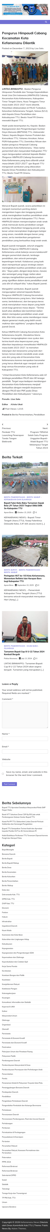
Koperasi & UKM (8, 1007)
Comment (7, 699)
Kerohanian (6, 971)
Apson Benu (8, 512)
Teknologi (5, 1189)
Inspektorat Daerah (9, 926)
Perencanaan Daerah (10, 1114)
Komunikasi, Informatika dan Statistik (16, 1002)
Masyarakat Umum (9, 1016)
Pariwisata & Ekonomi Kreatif (13, 1038)
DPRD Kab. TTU (8, 899)
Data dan (5, 890)
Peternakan (6, 1157)
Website (6, 759)
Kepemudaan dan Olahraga (18, 499)
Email (5, 746)
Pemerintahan (7, 1074)
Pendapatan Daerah (10, 1092)
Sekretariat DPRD (9, 1175)
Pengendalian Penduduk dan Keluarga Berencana (21, 1105)
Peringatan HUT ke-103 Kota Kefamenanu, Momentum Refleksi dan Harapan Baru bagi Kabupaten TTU (24, 579)
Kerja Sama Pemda (9, 966)
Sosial (4, 1180)
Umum (4, 1202)
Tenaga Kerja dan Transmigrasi (14, 1193)
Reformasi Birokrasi (9, 1166)
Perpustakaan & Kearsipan (12, 1137)
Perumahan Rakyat (9, 1146)
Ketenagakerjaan (9, 993)
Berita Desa (6, 867)
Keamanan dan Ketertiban (12, 935)
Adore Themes (18, 1228)
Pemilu (4, 1078)
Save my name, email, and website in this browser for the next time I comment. (26, 773)
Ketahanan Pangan (9, 989)
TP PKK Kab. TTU (8, 1198)
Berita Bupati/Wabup (10, 863)
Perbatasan (6, 1110)
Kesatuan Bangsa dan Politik (13, 975)
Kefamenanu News (30, 1222)
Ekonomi (5, 908)
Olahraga (9, 648)
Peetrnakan (6, 1047)
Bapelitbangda (8, 850)
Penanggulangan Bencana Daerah (15, 1088)
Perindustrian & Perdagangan (13, 1132)
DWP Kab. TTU (8, 903)
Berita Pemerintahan (22, 414)
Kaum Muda (32, 646)
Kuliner (4, 1011)
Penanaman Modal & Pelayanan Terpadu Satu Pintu (22, 1083)
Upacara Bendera (9, 1207)
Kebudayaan (7, 944)
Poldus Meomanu (10, 658)
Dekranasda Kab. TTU (11, 894)
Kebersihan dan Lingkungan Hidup (15, 939)
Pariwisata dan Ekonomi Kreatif (14, 1043)
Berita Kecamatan (9, 872)
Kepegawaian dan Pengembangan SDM (18, 953)
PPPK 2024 (6, 1162)
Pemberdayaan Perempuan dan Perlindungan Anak (22, 1070)
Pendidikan (39, 414)
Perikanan (6, 1128)
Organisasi (6, 1025)
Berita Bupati (10, 570)
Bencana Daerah (8, 854)
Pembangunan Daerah (11, 1060)
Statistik (5, 1184)
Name (5, 733)
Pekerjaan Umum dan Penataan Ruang (17, 1052)
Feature (5, 912)
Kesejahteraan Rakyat (10, 984)
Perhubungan (7, 1123)
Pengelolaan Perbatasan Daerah (15, 1101)
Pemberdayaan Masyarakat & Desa (16, 1065)
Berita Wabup (33, 497)
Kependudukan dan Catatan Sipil (15, 962)
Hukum (5, 917)
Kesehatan (6, 980)
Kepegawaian (7, 948)
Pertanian (6, 1141)
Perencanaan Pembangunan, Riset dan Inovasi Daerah (23, 1119)
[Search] (46, 22)
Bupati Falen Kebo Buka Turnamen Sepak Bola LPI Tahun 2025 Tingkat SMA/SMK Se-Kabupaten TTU (24, 506)
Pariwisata (6, 1034)
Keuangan (6, 998)
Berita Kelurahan (8, 876)
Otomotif (5, 1029)
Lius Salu (39, 48)
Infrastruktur (7, 921)
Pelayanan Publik (9, 1056)
